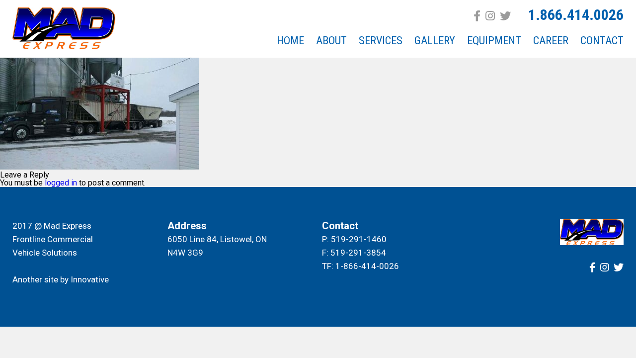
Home (290, 40)
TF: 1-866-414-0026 (360, 266)
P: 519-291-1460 (354, 239)
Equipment (494, 40)
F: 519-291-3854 (354, 253)
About (331, 40)
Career (550, 40)
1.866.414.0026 (576, 14)
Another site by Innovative (60, 279)
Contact (602, 40)
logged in (61, 182)
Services (380, 40)
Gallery (434, 40)
